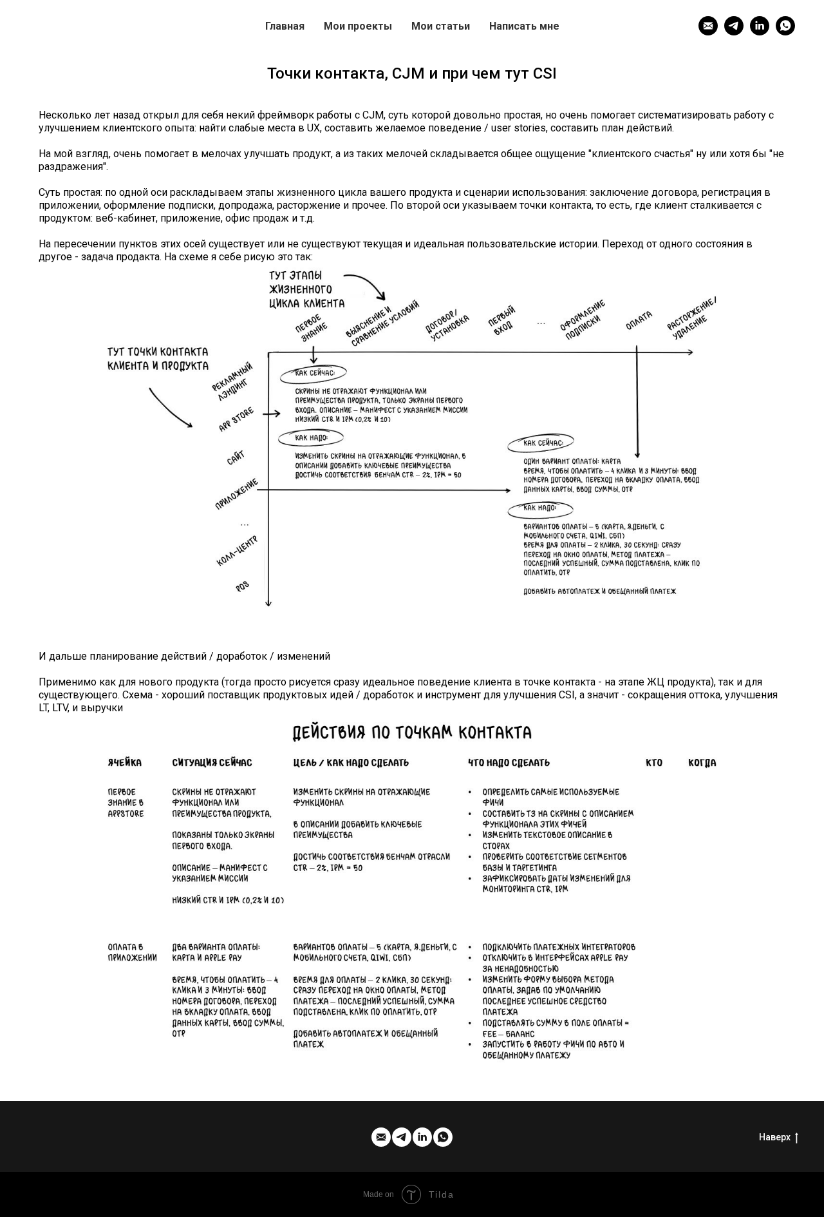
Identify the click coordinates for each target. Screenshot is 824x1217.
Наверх (775, 1137)
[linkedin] (759, 25)
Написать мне (524, 26)
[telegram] (734, 25)
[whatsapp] (785, 25)
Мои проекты (358, 26)
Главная (284, 26)
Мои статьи (440, 26)
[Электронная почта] (708, 25)
